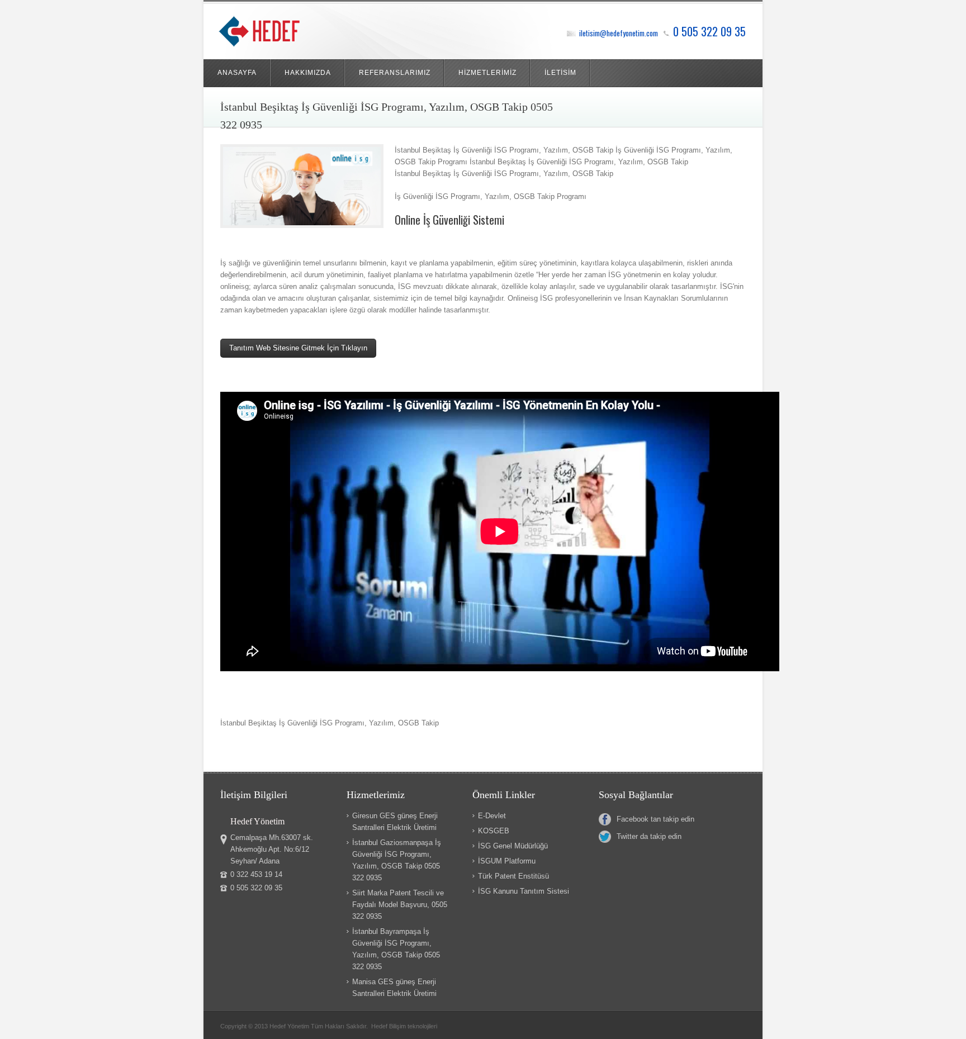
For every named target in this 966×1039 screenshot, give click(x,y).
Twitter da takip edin (649, 836)
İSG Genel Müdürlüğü (513, 846)
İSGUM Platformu (507, 861)
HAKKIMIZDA (308, 73)
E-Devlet (492, 816)
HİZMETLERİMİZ (487, 73)
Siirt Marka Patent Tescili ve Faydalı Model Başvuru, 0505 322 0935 (399, 905)
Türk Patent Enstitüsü (513, 876)
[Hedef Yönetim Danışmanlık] (274, 34)
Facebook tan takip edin (655, 819)
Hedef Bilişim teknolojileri (404, 1026)
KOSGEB (493, 831)
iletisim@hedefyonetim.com (618, 33)
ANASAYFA (237, 73)
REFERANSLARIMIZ (394, 73)
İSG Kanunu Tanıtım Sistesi (523, 891)
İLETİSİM (560, 73)
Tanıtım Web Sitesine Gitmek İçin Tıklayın (298, 348)
